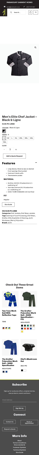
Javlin (9, 223)
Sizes (4, 134)
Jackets (32, 213)
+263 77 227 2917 (30, 7)
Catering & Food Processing (16, 216)
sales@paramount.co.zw (13, 7)
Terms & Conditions (19, 443)
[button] (35, 47)
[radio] (4, 131)
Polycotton (19, 220)
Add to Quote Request (14, 156)
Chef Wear (25, 213)
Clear (4, 145)
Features (8, 163)
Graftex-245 (6, 218)
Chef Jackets (15, 213)
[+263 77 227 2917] (24, 6)
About (19, 440)
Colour (5, 127)
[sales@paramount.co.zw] (4, 6)
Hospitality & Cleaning (20, 218)
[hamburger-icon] (35, 12)
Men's (13, 220)
